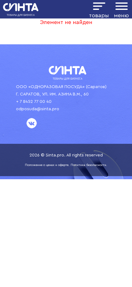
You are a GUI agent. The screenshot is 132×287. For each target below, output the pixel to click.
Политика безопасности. (89, 165)
